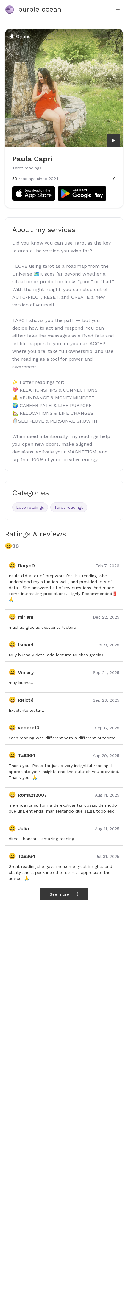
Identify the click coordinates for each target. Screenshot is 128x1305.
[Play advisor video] (113, 140)
